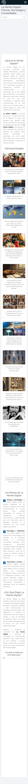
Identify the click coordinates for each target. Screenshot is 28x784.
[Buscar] (23, 16)
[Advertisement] (14, 37)
